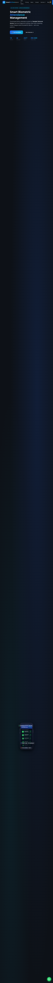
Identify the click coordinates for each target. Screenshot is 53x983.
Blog (48, 2)
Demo (32, 2)
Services (43, 2)
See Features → (30, 32)
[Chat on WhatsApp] (49, 979)
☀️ (50, 2)
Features (17, 2)
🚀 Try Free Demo (16, 32)
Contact (37, 2)
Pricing (27, 2)
